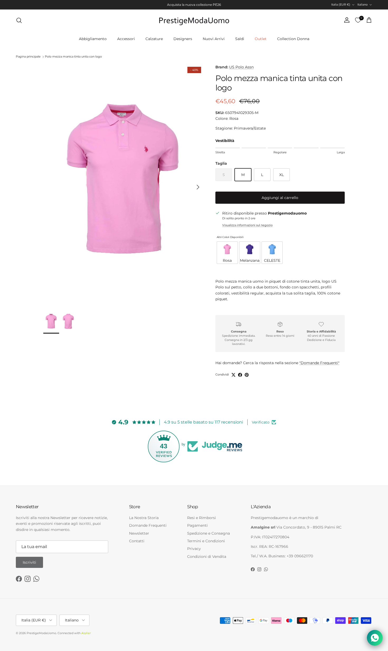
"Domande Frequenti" (319, 362)
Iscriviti (29, 562)
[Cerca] (19, 20)
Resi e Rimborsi (201, 517)
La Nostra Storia (144, 517)
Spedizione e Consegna (208, 533)
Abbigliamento (93, 38)
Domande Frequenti (148, 525)
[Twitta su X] (233, 375)
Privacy (194, 548)
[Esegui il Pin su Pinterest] (247, 375)
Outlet (261, 38)
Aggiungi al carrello (280, 197)
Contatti (136, 541)
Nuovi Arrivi (214, 38)
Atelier (86, 633)
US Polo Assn (241, 67)
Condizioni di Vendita (206, 556)
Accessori (126, 38)
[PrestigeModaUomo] (194, 20)
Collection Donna (293, 38)
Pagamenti (197, 525)
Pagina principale (28, 57)
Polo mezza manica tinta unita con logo (73, 57)
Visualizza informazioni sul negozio (247, 225)
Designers (182, 38)
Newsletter (139, 533)
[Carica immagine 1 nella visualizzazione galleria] (123, 184)
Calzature (154, 38)
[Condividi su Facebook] (240, 375)
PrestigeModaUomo (41, 633)
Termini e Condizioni (206, 541)
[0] (358, 20)
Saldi (239, 38)
